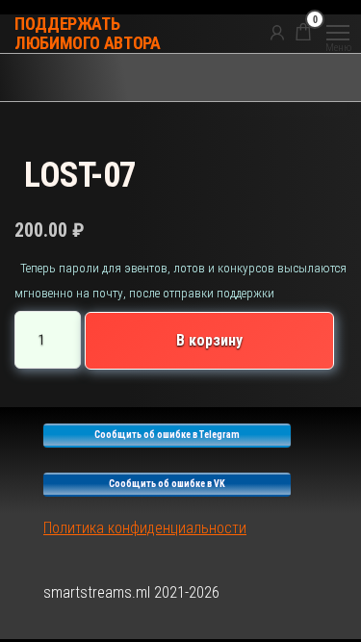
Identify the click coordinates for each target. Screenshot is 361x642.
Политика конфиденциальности (144, 528)
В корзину (209, 340)
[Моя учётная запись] (277, 31)
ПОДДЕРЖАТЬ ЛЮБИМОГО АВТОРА (87, 33)
